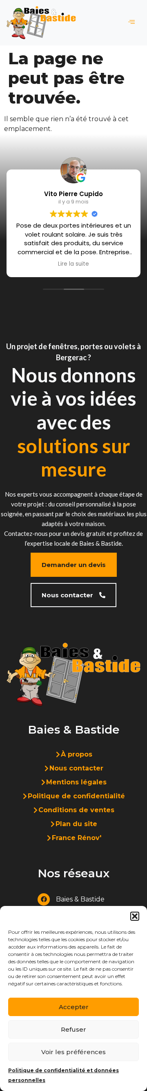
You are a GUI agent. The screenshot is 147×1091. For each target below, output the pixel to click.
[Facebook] (44, 899)
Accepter (74, 1007)
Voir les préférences (73, 1052)
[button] (135, 916)
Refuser (73, 1029)
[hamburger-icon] (131, 22)
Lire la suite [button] (73, 264)
